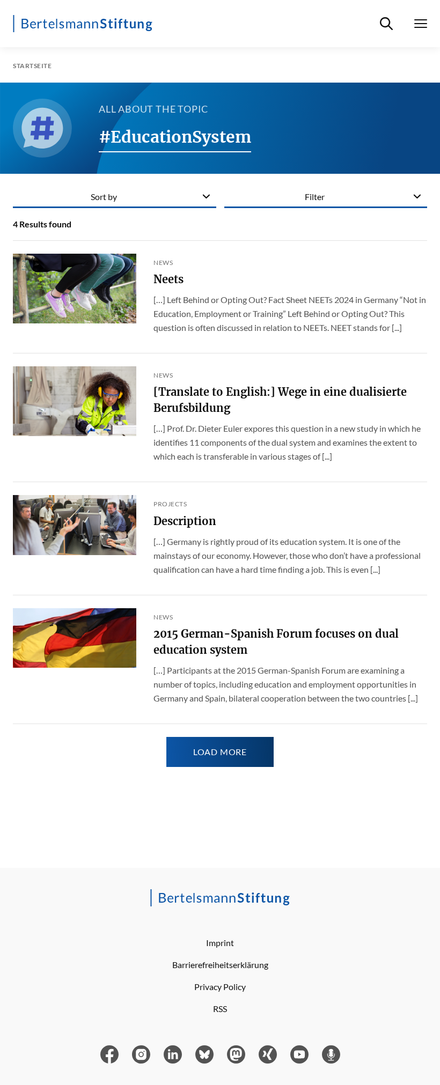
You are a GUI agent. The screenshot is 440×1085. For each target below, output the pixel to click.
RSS (220, 1008)
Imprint (220, 943)
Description (184, 521)
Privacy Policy (220, 986)
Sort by (104, 196)
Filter (315, 196)
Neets (168, 279)
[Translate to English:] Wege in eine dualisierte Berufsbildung (280, 400)
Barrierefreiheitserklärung (220, 964)
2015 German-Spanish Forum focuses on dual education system (276, 641)
